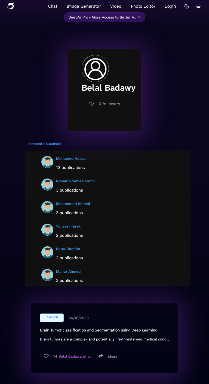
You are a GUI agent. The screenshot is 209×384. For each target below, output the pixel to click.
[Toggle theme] (186, 6)
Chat (52, 6)
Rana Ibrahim (68, 248)
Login (170, 6)
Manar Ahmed (68, 271)
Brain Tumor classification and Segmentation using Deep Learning (98, 330)
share (113, 356)
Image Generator (83, 6)
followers (109, 104)
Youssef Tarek (68, 226)
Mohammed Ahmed (73, 203)
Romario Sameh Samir (75, 181)
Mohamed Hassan (72, 158)
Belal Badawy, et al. (75, 356)
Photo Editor (143, 6)
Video (116, 6)
